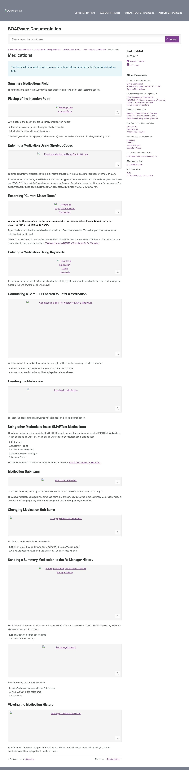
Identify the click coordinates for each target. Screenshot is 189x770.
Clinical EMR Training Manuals (47, 49)
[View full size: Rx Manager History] (65, 660)
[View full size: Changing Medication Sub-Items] (65, 525)
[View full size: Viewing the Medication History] (65, 726)
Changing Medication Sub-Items (31, 510)
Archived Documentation (170, 12)
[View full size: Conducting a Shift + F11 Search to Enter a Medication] (65, 328)
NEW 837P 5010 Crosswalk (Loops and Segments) (146, 100)
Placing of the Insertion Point (29, 99)
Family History (113, 759)
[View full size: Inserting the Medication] (65, 399)
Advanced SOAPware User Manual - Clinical (143, 86)
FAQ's (129, 173)
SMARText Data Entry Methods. (84, 462)
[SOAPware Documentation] (13, 10)
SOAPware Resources (110, 12)
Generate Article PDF (137, 61)
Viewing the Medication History (30, 704)
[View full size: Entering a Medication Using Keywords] (65, 266)
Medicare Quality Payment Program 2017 (142, 118)
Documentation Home (85, 12)
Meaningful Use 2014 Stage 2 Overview (142, 116)
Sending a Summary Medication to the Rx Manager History (50, 560)
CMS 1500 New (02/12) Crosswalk (140, 102)
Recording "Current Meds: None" (32, 196)
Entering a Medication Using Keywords (36, 252)
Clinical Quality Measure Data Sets (140, 175)
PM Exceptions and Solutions (138, 105)
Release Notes (132, 129)
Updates (130, 142)
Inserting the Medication (25, 381)
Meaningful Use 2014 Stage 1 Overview (142, 113)
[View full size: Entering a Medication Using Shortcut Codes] (65, 159)
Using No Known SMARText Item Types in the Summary (72, 243)
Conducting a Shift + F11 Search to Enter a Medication (47, 294)
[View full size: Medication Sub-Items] (65, 481)
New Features (132, 126)
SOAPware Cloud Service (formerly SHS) (142, 156)
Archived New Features (135, 132)
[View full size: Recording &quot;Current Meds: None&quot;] (65, 208)
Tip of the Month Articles (136, 89)
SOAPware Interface (134, 164)
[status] (65, 68)
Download (131, 140)
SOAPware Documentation (19, 49)
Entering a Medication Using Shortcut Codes (40, 145)
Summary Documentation (94, 49)
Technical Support (133, 145)
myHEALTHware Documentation (140, 12)
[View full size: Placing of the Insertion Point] (65, 110)
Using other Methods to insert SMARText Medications (47, 427)
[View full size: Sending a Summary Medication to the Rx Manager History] (65, 592)
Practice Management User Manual (140, 97)
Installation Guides (134, 148)
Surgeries (29, 759)
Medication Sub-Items (24, 471)
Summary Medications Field (28, 83)
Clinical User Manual (72, 49)
